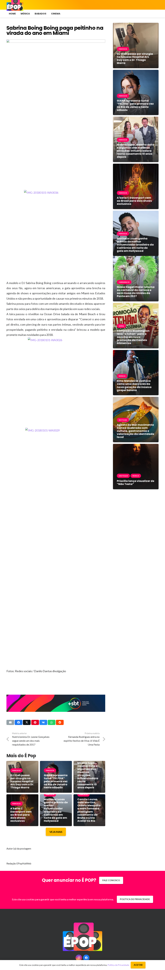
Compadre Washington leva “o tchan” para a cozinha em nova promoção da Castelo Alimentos (133, 337)
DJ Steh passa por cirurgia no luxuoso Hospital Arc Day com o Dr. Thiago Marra (22, 781)
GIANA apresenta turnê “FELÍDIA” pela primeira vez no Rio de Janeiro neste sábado (56, 781)
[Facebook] (86, 958)
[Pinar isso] (35, 722)
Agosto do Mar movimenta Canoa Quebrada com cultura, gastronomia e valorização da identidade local (135, 431)
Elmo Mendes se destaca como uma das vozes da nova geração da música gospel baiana (134, 385)
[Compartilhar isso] (18, 722)
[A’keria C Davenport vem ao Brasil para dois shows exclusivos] (136, 166)
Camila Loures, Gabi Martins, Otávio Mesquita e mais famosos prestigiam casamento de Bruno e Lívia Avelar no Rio (89, 810)
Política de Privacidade (118, 965)
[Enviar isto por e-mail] (10, 722)
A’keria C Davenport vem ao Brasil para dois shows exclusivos (21, 815)
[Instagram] (79, 958)
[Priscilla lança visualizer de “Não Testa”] (136, 446)
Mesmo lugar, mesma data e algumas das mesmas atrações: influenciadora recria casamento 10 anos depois (87, 775)
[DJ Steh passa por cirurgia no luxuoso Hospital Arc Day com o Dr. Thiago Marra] (136, 25)
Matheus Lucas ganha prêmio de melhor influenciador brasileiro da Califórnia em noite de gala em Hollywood (56, 810)
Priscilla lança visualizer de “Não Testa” (135, 482)
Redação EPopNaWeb (18, 863)
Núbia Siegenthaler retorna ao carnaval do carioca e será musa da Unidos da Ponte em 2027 (136, 291)
